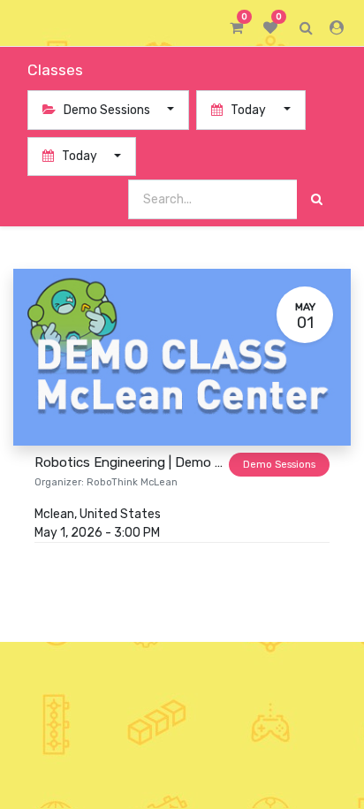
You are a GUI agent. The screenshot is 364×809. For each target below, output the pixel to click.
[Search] (317, 199)
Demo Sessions (279, 464)
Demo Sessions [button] (107, 110)
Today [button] (248, 110)
